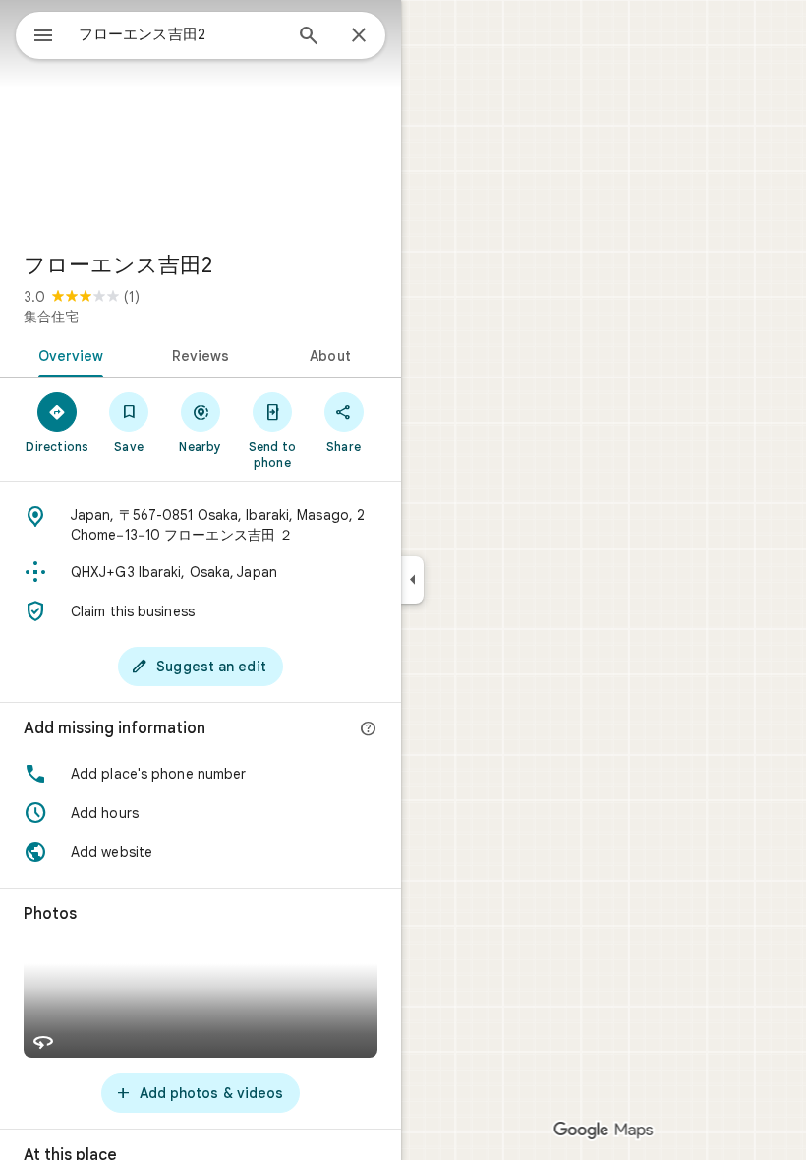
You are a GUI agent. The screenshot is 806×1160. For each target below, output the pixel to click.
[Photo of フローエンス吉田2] (200, 118)
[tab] (67, 353)
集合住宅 (51, 316)
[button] (200, 773)
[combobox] (180, 34)
